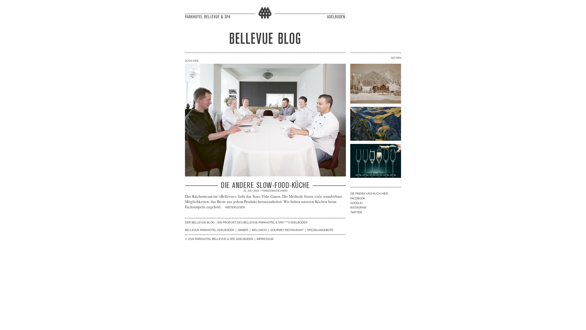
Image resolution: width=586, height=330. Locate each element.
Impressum (265, 239)
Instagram (358, 207)
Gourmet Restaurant (287, 230)
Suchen (396, 57)
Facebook (357, 198)
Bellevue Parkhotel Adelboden (209, 230)
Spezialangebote (320, 230)
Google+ (357, 203)
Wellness (259, 230)
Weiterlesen (235, 207)
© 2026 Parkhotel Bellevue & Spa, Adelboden (219, 239)
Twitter (356, 212)
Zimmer (243, 230)
